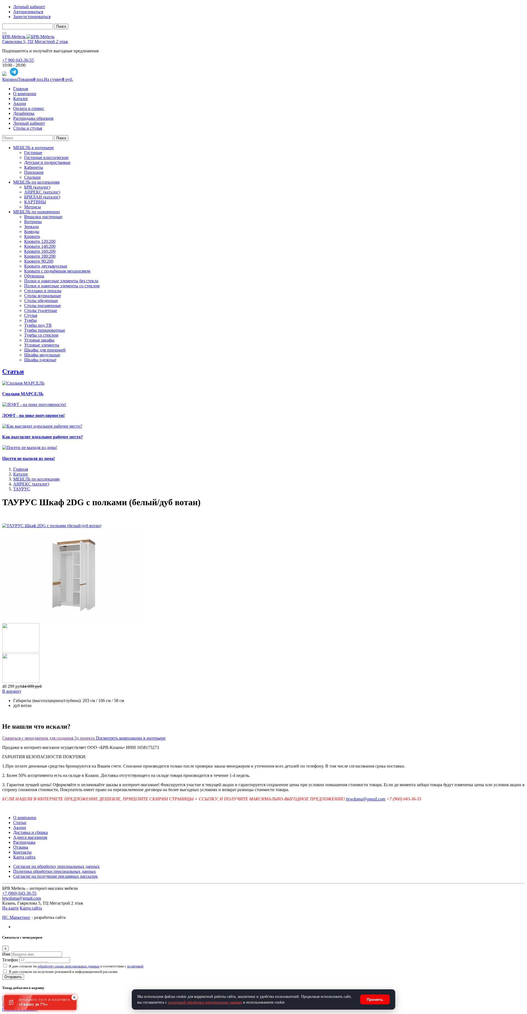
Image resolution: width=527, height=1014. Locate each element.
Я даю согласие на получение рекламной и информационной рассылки (63, 972)
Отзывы (20, 847)
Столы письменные (42, 305)
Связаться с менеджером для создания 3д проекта (49, 738)
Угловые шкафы (39, 340)
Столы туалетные (40, 310)
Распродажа (24, 842)
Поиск (61, 26)
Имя (6, 954)
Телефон (10, 960)
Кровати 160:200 (39, 251)
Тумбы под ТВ (38, 325)
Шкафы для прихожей (45, 350)
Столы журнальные (42, 295)
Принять (375, 999)
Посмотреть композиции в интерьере (131, 738)
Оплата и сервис (28, 108)
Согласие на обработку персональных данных (56, 866)
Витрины (33, 221)
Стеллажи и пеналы (42, 290)
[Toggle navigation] (4, 33)
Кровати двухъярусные (45, 266)
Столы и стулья (27, 128)
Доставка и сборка (30, 832)
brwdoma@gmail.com (365, 799)
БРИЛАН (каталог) (42, 197)
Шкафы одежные (40, 359)
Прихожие (34, 172)
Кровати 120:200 (39, 241)
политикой (135, 966)
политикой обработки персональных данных (205, 1002)
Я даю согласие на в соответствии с (76, 966)
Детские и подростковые (47, 162)
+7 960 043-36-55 (18, 60)
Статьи (13, 371)
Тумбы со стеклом (41, 335)
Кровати (32, 236)
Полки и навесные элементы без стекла (61, 281)
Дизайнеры (23, 113)
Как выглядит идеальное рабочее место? (42, 436)
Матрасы (32, 206)
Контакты (22, 852)
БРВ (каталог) (37, 187)
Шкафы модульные (42, 355)
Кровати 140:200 (39, 246)
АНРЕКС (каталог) (42, 192)
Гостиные (33, 152)
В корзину (11, 691)
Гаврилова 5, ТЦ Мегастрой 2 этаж (35, 41)
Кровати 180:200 (39, 256)
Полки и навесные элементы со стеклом (62, 285)
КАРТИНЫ (35, 202)
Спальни (32, 177)
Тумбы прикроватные (44, 330)
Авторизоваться (28, 11)
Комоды (31, 231)
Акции (19, 103)
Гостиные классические (46, 157)
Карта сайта (24, 857)
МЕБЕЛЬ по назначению (36, 211)
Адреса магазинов (30, 837)
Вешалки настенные (43, 216)
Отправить (13, 977)
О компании (24, 93)
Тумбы (30, 320)
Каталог (20, 98)
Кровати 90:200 (38, 261)
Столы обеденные (41, 300)
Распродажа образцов (33, 118)
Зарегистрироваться (32, 16)
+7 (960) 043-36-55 (19, 893)
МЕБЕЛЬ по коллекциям (36, 182)
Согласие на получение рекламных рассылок (55, 876)
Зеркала (31, 226)
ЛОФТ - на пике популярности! (33, 415)
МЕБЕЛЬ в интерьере (33, 147)
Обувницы (34, 276)
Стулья (30, 315)
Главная (20, 88)
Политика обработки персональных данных (54, 871)
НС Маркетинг (16, 917)
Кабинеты (33, 167)
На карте (10, 908)
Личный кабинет (29, 6)
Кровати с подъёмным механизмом (57, 271)
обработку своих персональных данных (69, 966)
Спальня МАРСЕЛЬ (23, 393)
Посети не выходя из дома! (28, 458)
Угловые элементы (41, 345)
